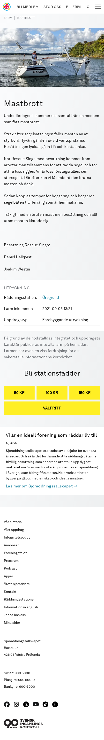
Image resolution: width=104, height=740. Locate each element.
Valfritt (52, 408)
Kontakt (10, 592)
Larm (8, 18)
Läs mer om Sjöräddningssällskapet (39, 486)
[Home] (7, 7)
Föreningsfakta (16, 553)
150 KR (85, 392)
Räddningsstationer (19, 599)
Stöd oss (52, 7)
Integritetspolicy (17, 537)
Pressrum (11, 561)
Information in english (21, 607)
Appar (8, 576)
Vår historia (13, 522)
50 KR (19, 392)
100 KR (52, 392)
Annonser (11, 545)
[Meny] (98, 6)
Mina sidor (12, 622)
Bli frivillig (77, 7)
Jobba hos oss (15, 615)
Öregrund (50, 297)
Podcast (10, 568)
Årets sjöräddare (17, 584)
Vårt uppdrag (14, 530)
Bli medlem (28, 7)
